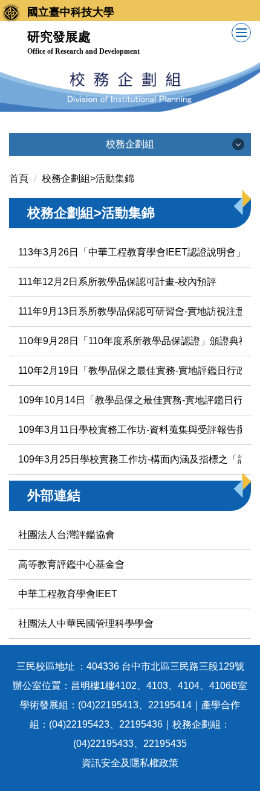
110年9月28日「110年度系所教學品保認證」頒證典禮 (133, 341)
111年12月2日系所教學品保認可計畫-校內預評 (117, 282)
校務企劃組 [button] (130, 144)
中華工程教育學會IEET (67, 594)
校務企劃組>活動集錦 (88, 178)
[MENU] (241, 32)
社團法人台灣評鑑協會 (66, 535)
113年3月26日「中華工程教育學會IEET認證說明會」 (131, 252)
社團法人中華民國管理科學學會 (86, 623)
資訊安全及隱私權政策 (130, 763)
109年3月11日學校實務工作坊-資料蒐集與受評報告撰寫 (137, 429)
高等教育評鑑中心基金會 (71, 564)
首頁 (18, 178)
